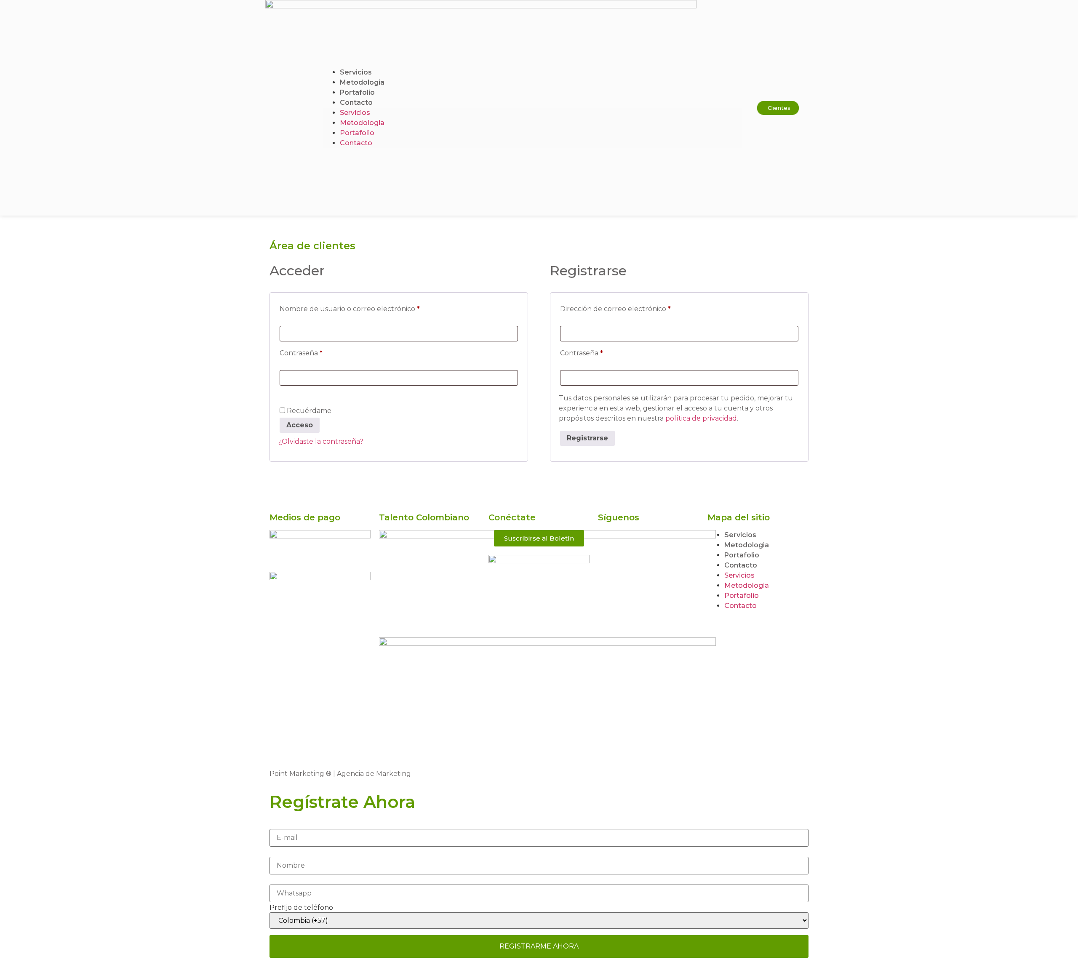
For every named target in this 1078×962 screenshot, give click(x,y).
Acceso (299, 425)
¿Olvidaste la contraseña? (320, 441)
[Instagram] (608, 564)
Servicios (356, 72)
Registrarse (587, 438)
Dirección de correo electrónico (634, 307)
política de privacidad (701, 418)
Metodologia (362, 82)
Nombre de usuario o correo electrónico (368, 307)
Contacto (356, 103)
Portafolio (357, 92)
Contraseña (320, 351)
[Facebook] (608, 540)
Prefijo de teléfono (301, 907)
